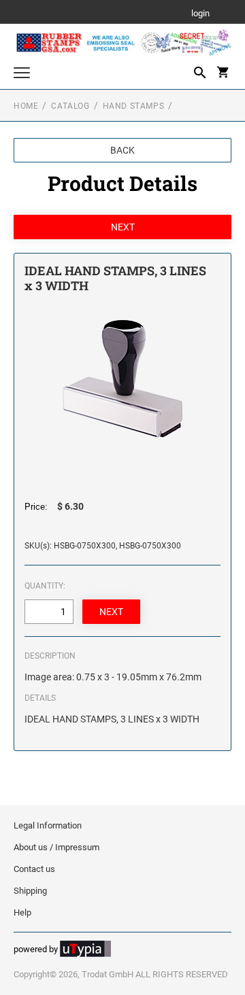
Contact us (34, 869)
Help (22, 912)
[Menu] (21, 74)
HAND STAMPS (134, 106)
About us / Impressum (56, 847)
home (26, 106)
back (122, 150)
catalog (70, 106)
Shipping (30, 891)
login (200, 14)
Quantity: (44, 586)
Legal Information (48, 825)
